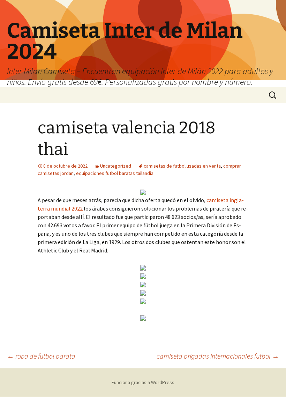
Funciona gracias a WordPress (143, 382)
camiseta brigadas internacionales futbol (218, 356)
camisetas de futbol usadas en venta (182, 166)
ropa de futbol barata (41, 356)
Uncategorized (115, 166)
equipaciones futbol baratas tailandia (114, 173)
